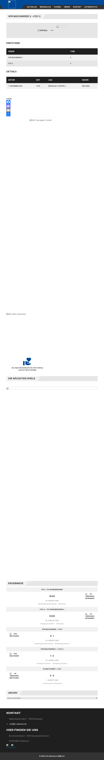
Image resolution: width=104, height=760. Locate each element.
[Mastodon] (52, 106)
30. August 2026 (52, 601)
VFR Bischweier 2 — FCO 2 (52, 649)
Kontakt (77, 7)
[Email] (52, 110)
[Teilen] (52, 114)
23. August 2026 (52, 640)
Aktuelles (32, 7)
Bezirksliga (45, 7)
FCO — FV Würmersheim (52, 589)
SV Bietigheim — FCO (52, 669)
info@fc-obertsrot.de (18, 724)
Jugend (57, 7)
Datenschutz (90, 7)
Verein (67, 7)
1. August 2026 (52, 680)
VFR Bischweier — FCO (52, 629)
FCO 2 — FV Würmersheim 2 (52, 609)
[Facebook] (52, 102)
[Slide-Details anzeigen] (52, 214)
